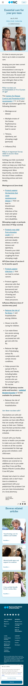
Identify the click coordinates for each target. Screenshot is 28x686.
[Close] (21, 666)
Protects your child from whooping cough (12, 232)
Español (17, 664)
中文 (21, 664)
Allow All (12, 682)
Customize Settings (11, 678)
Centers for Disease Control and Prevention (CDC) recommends (13, 98)
